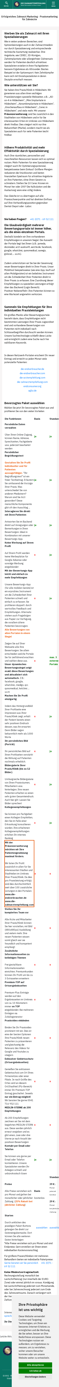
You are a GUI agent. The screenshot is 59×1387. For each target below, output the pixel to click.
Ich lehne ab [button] (35, 1371)
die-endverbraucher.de (32, 369)
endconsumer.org (32, 386)
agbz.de (32, 390)
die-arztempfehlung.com (32, 377)
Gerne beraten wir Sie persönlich (21, 1262)
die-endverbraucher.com (32, 373)
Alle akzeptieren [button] (35, 1365)
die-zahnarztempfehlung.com (32, 381)
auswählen (41, 1227)
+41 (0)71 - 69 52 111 (42, 219)
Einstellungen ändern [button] (35, 1376)
